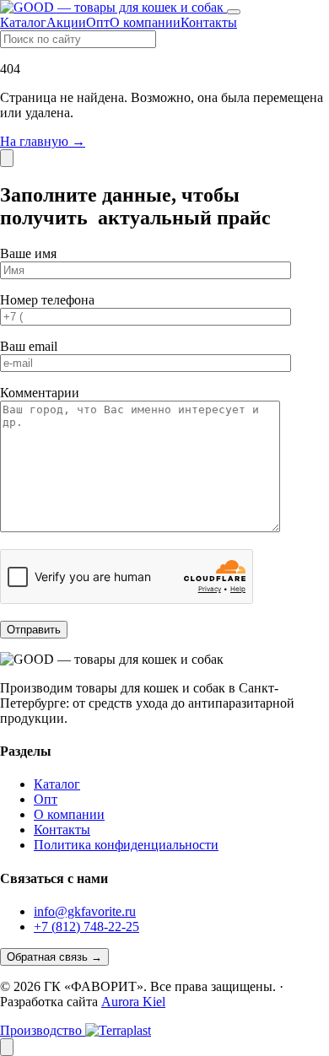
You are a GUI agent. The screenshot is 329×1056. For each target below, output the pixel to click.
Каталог (23, 22)
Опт (98, 22)
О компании (145, 22)
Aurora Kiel (133, 1001)
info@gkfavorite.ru (85, 911)
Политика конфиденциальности (126, 845)
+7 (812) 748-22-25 (86, 926)
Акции (66, 22)
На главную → (42, 141)
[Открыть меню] (233, 11)
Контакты (209, 22)
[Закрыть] (6, 158)
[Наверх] (6, 1047)
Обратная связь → (54, 957)
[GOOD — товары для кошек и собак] (113, 7)
